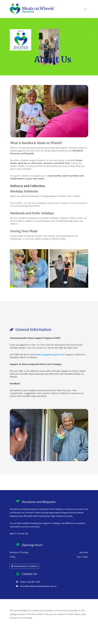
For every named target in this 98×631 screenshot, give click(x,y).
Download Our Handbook (26, 566)
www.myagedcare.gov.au (48, 354)
